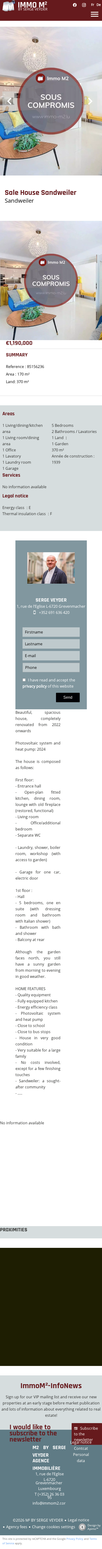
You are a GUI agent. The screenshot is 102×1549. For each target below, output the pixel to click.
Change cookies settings (53, 1526)
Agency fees (16, 1526)
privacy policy (35, 686)
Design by (94, 1527)
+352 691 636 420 (54, 612)
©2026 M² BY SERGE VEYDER (38, 1520)
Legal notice (78, 1520)
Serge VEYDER (51, 600)
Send (67, 697)
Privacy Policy (74, 1538)
